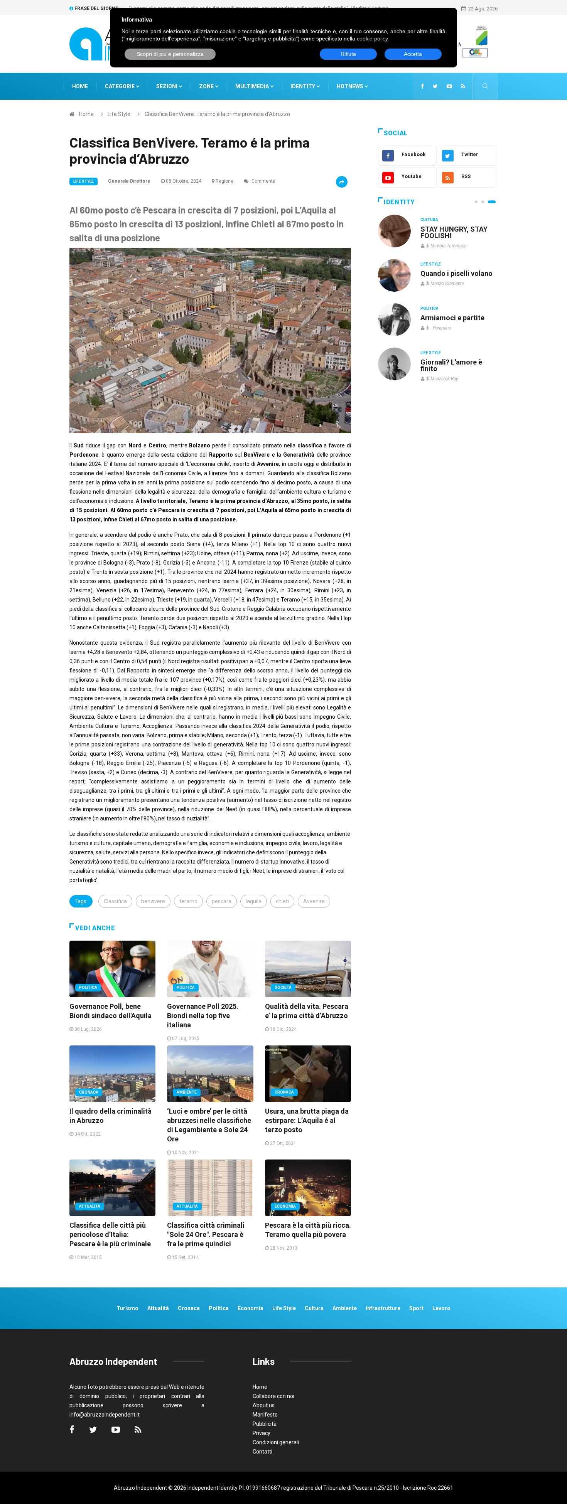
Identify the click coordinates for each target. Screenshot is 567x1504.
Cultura (429, 220)
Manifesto (265, 1415)
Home (80, 86)
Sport (416, 1308)
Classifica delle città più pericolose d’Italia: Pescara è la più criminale (110, 1234)
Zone (207, 86)
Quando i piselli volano (456, 273)
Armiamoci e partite (452, 318)
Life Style (119, 114)
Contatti (262, 1452)
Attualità (89, 1206)
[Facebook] (422, 86)
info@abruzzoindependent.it (104, 1415)
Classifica (115, 901)
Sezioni (167, 86)
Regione (224, 181)
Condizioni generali (276, 1442)
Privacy (261, 1433)
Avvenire (314, 901)
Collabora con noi (273, 1396)
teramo (188, 901)
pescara (221, 901)
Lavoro (441, 1308)
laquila (254, 901)
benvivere (153, 901)
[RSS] (463, 86)
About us (264, 1405)
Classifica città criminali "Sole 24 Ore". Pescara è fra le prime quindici (206, 1234)
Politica (88, 987)
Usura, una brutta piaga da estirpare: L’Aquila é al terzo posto (307, 1120)
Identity (302, 86)
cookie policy (372, 38)
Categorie (120, 86)
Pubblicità (265, 1424)
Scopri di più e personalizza (170, 54)
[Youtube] (449, 86)
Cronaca (88, 1092)
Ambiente (187, 1092)
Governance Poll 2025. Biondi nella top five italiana (202, 1015)
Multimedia (252, 86)
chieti (282, 901)
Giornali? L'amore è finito (451, 365)
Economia (285, 1206)
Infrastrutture (383, 1308)
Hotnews (350, 86)
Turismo (127, 1308)
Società (283, 987)
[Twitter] (435, 86)
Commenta (262, 181)
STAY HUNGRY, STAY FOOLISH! (454, 232)
